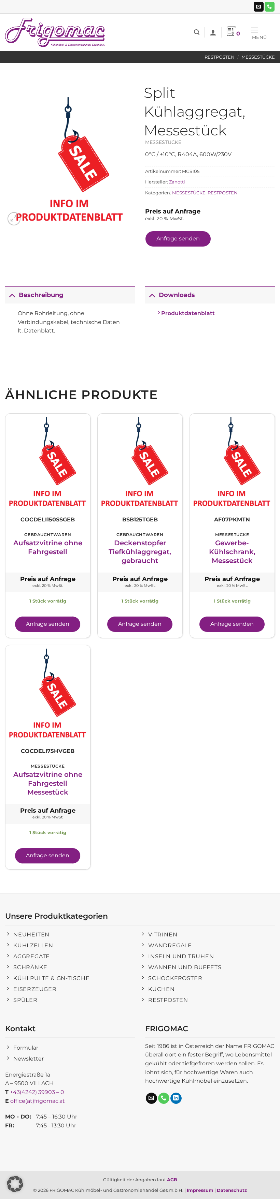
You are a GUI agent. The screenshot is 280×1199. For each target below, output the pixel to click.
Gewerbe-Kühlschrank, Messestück (232, 552)
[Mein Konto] (213, 32)
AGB (172, 1179)
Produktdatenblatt (187, 313)
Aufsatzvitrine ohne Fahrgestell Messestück (47, 783)
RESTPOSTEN (220, 57)
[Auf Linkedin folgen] (176, 1098)
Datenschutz (232, 1190)
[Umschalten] (11, 294)
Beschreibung (41, 294)
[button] (196, 32)
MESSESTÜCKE (258, 57)
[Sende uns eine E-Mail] (259, 7)
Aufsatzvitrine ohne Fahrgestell (47, 547)
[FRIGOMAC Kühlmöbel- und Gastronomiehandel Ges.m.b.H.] (56, 32)
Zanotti (177, 181)
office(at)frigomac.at (37, 1101)
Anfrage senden (178, 238)
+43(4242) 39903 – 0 (37, 1092)
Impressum (200, 1190)
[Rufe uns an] (270, 7)
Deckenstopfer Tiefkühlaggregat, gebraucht (140, 552)
